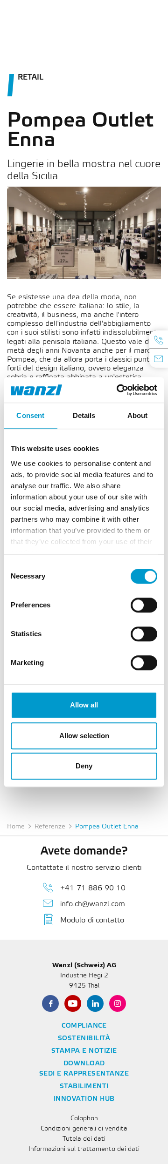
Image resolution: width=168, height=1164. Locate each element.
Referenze (50, 827)
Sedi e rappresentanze (84, 1074)
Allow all (84, 705)
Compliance (84, 1026)
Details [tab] (84, 415)
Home (16, 827)
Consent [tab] (30, 415)
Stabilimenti (84, 1086)
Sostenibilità (84, 1039)
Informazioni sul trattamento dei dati (84, 1149)
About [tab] (137, 415)
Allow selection (84, 736)
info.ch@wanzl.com (92, 904)
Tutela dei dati (84, 1139)
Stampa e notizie (84, 1051)
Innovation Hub (84, 1099)
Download (84, 1064)
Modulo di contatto (92, 920)
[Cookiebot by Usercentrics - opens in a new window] (118, 390)
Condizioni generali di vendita (84, 1129)
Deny (84, 766)
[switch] (144, 605)
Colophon (84, 1119)
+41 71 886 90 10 (93, 888)
